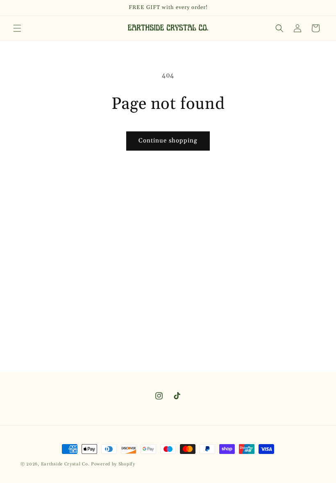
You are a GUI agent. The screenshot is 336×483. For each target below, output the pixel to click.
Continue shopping (168, 140)
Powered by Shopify (113, 464)
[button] (17, 28)
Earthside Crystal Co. (65, 464)
